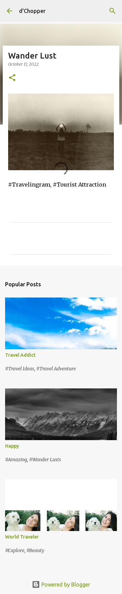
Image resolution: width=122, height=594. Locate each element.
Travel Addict (20, 355)
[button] (12, 78)
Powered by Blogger (65, 584)
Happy (12, 446)
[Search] (112, 11)
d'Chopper (32, 11)
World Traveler (22, 537)
